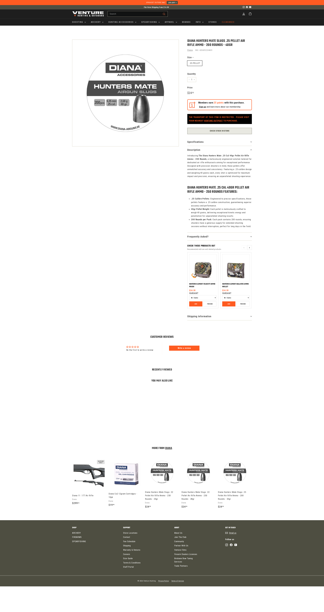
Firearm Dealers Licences (185, 554)
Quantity (191, 74)
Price (190, 87)
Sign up (202, 107)
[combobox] (138, 14)
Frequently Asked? (198, 236)
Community (179, 541)
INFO (199, 22)
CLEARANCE (228, 22)
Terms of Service (177, 581)
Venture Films (180, 550)
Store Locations (130, 533)
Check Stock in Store (219, 130)
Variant (193, 293)
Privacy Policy (163, 581)
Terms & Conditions (131, 563)
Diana (190, 50)
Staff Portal (128, 567)
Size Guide (128, 558)
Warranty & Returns (131, 550)
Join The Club (180, 537)
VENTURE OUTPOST (213, 120)
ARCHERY (96, 22)
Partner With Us (181, 545)
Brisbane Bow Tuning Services (183, 560)
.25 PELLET (194, 63)
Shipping (127, 545)
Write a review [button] (184, 348)
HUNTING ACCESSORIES (121, 22)
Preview (209, 304)
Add (196, 304)
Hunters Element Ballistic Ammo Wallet (235, 285)
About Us (178, 533)
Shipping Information (199, 316)
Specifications (195, 141)
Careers (126, 554)
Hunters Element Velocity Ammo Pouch (202, 285)
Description (193, 149)
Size (190, 57)
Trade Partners (181, 566)
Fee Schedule (129, 541)
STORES (213, 22)
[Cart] (250, 14)
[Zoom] (125, 93)
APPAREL (170, 22)
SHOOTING (78, 22)
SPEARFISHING (149, 22)
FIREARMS (77, 537)
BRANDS (186, 22)
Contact (126, 537)
